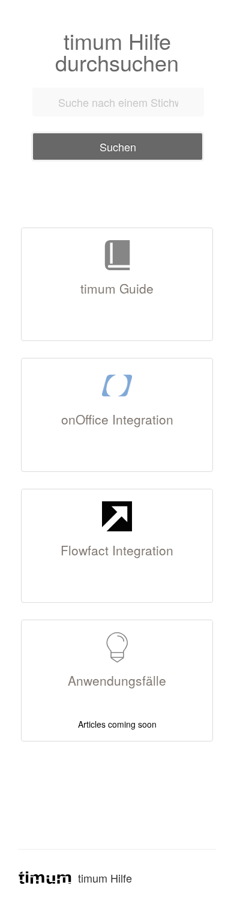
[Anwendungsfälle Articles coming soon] (117, 624)
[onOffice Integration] (117, 362)
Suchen (118, 146)
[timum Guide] (117, 232)
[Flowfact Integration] (117, 493)
